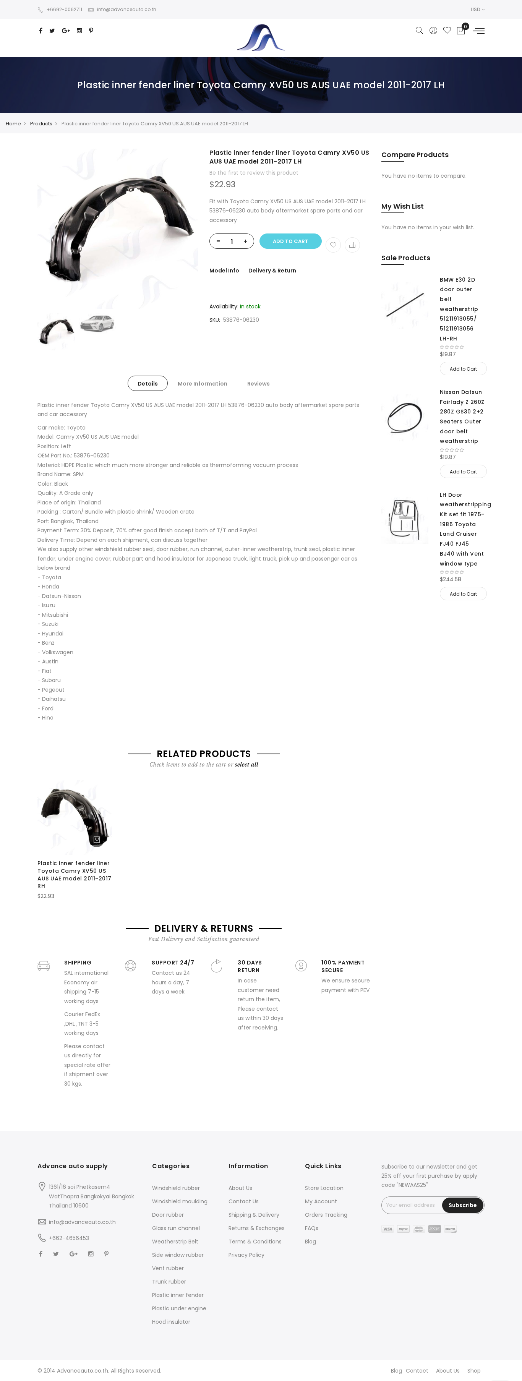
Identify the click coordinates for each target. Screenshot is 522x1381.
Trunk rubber (169, 1281)
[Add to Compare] (352, 245)
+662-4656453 (69, 1238)
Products (41, 123)
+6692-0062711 (64, 9)
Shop (474, 1371)
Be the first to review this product (253, 173)
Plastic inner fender (178, 1295)
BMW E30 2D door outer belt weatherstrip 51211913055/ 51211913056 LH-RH (459, 309)
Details (148, 383)
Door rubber (168, 1215)
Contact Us (244, 1201)
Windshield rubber (176, 1188)
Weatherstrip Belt (175, 1241)
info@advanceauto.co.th (126, 9)
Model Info (224, 270)
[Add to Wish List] (333, 245)
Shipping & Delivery (254, 1215)
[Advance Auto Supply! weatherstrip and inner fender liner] (261, 38)
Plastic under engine (179, 1308)
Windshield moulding (180, 1201)
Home (13, 123)
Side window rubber (178, 1255)
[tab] (148, 383)
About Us (240, 1188)
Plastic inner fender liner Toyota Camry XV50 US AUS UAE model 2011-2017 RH (74, 874)
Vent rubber (168, 1268)
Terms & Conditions (255, 1241)
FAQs (311, 1228)
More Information (202, 383)
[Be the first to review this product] (462, 347)
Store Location (324, 1188)
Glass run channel (176, 1228)
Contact (417, 1371)
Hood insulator (171, 1322)
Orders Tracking (326, 1215)
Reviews (258, 383)
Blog (310, 1241)
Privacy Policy (246, 1255)
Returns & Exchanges (257, 1228)
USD (476, 9)
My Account (321, 1201)
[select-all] (246, 765)
